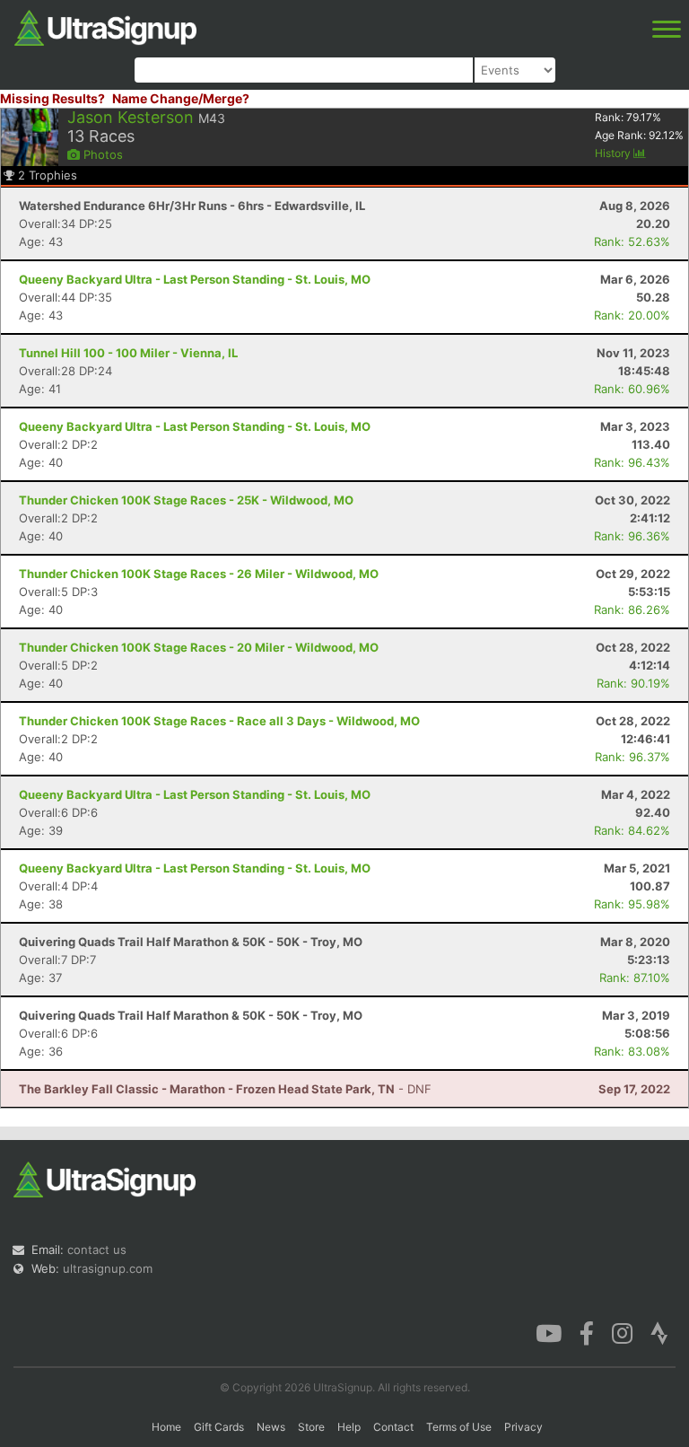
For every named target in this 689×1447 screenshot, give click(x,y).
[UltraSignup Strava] (659, 1332)
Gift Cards (219, 1427)
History (614, 153)
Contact (393, 1427)
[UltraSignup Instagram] (622, 1332)
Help (349, 1427)
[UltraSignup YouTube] (548, 1332)
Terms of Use (459, 1427)
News (271, 1427)
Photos (101, 154)
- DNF (225, 1089)
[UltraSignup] (105, 26)
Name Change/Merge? (180, 98)
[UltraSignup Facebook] (586, 1332)
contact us (96, 1249)
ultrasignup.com (108, 1268)
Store (311, 1427)
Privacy (523, 1427)
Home (166, 1427)
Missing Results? (52, 98)
